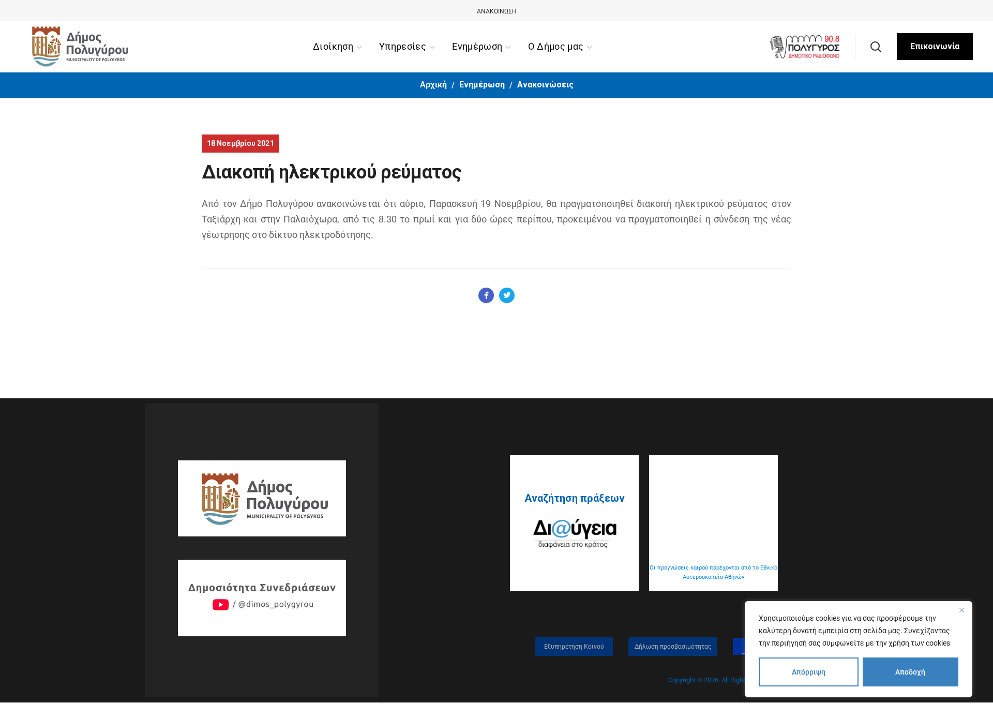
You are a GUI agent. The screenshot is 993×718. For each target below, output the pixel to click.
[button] (875, 46)
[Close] (961, 610)
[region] (858, 649)
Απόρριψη (808, 672)
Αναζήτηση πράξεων (574, 498)
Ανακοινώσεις (545, 84)
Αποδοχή (910, 672)
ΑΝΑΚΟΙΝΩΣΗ (497, 11)
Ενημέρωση (482, 84)
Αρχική (433, 84)
